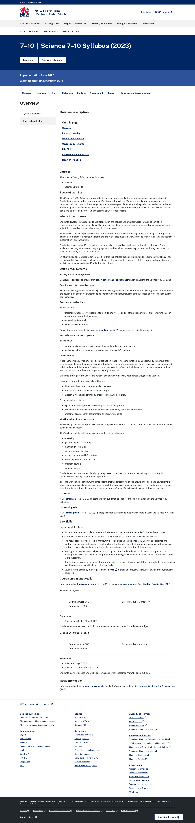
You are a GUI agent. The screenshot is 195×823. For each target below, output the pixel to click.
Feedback (146, 12)
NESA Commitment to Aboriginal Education (147, 743)
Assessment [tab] (96, 93)
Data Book (67, 499)
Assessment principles (138, 769)
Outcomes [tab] (67, 93)
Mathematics (25, 739)
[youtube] (63, 703)
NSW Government (128, 811)
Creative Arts (25, 754)
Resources (80, 731)
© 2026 (33, 704)
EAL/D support (135, 721)
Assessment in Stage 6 (139, 788)
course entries (86, 584)
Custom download (82, 762)
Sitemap (23, 811)
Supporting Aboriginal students (142, 729)
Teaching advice (82, 739)
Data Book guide (70, 512)
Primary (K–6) (80, 717)
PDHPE (23, 758)
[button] (30, 23)
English (23, 735)
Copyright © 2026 (27, 817)
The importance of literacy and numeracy (37, 721)
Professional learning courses (87, 750)
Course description (32, 121)
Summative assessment (139, 777)
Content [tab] (81, 93)
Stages (78, 714)
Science (23, 742)
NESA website (162, 12)
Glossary (78, 746)
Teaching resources (83, 742)
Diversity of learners (139, 714)
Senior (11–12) (80, 725)
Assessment (135, 765)
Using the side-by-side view (86, 758)
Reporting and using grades (141, 784)
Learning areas (34, 31)
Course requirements (73, 144)
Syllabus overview (31, 113)
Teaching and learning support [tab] (136, 93)
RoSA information (71, 160)
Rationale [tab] (41, 93)
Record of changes (83, 754)
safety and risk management (118, 280)
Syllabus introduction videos (87, 735)
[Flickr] (68, 703)
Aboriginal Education (140, 735)
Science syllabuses (51, 31)
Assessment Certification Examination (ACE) (147, 584)
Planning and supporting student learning (38, 725)
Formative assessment (138, 773)
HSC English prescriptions (86, 766)
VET (22, 766)
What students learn (73, 138)
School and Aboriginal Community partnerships (149, 739)
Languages (25, 762)
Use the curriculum (30, 714)
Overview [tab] (27, 93)
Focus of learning (71, 133)
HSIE (22, 750)
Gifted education (136, 718)
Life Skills (67, 149)
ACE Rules (133, 792)
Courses (66, 128)
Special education (136, 725)
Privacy (47, 704)
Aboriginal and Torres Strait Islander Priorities (148, 747)
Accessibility (38, 811)
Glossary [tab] (112, 93)
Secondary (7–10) (82, 721)
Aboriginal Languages (138, 755)
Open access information (59, 811)
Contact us (110, 811)
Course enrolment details (75, 154)
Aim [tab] (54, 93)
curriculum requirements (91, 686)
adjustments (108, 330)
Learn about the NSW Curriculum (34, 717)
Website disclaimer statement (88, 811)
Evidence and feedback (139, 780)
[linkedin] (60, 703)
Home (22, 31)
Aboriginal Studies (137, 759)
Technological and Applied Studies (35, 746)
